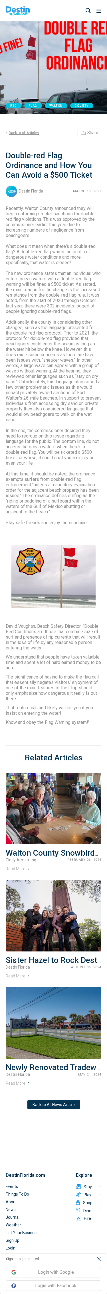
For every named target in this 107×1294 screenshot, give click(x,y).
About (11, 1202)
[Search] (88, 10)
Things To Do (17, 1194)
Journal (12, 1217)
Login (10, 1248)
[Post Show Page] (53, 808)
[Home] (18, 11)
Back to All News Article (54, 1104)
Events (12, 1186)
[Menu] (98, 11)
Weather (13, 1225)
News (11, 1209)
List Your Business (22, 1232)
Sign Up (12, 1240)
